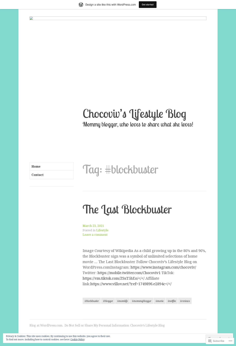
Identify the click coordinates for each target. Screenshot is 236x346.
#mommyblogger (141, 301)
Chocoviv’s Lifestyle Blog (134, 113)
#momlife (122, 301)
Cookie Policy (77, 339)
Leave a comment (95, 235)
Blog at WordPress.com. (46, 325)
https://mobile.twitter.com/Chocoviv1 (129, 272)
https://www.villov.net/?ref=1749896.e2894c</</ (130, 283)
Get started (148, 4)
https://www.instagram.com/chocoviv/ (163, 267)
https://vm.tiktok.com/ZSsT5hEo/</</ (114, 278)
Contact (38, 175)
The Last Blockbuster (127, 209)
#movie (159, 301)
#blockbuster (91, 301)
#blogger (108, 301)
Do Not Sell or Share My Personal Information (97, 325)
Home (36, 166)
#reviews (185, 301)
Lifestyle (102, 230)
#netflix (172, 301)
